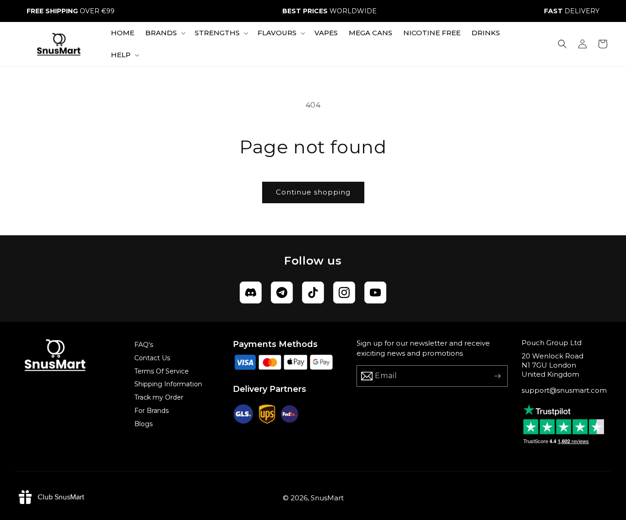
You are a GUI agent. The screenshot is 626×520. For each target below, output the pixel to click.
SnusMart (327, 497)
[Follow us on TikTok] (313, 292)
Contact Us (152, 358)
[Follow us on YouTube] (375, 292)
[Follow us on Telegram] (282, 292)
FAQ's (143, 345)
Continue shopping (313, 192)
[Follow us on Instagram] (344, 292)
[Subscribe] (497, 376)
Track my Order (158, 397)
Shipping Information (168, 384)
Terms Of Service (161, 371)
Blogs (143, 424)
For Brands (151, 410)
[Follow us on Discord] (251, 292)
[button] (164, 33)
